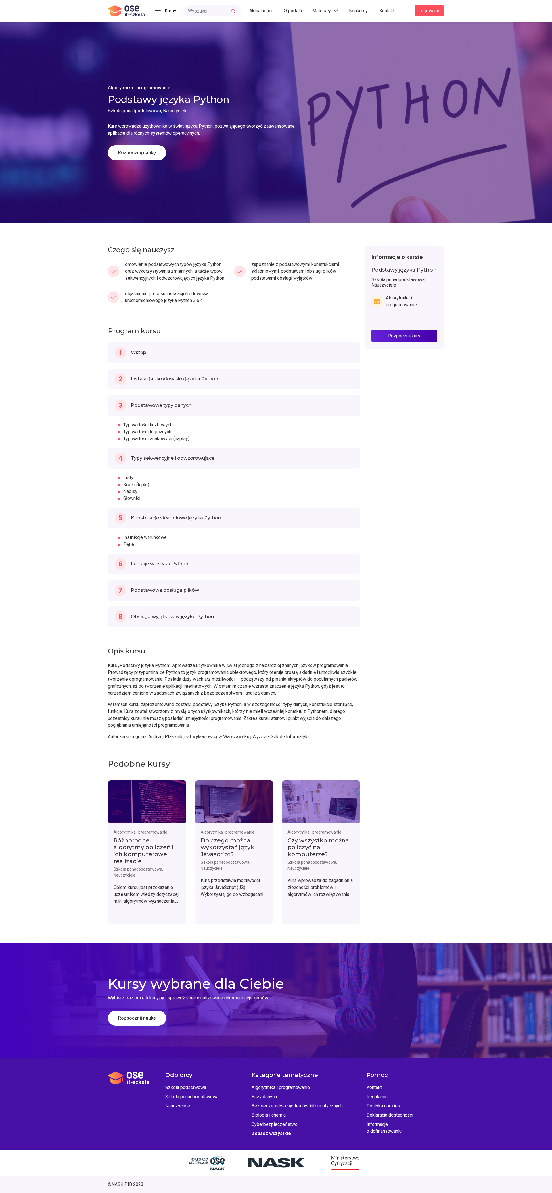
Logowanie (429, 10)
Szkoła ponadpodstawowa (191, 1096)
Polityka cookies (383, 1106)
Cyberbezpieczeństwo (275, 1124)
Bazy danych (264, 1096)
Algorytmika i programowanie (281, 1087)
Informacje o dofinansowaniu (384, 1128)
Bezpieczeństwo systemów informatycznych (297, 1106)
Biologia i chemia (269, 1115)
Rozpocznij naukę (137, 152)
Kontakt (386, 10)
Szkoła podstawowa (185, 1087)
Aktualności (260, 10)
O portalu (293, 10)
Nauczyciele (177, 1106)
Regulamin (377, 1096)
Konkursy (358, 10)
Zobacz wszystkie (271, 1133)
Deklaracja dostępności (390, 1115)
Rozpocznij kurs (404, 336)
